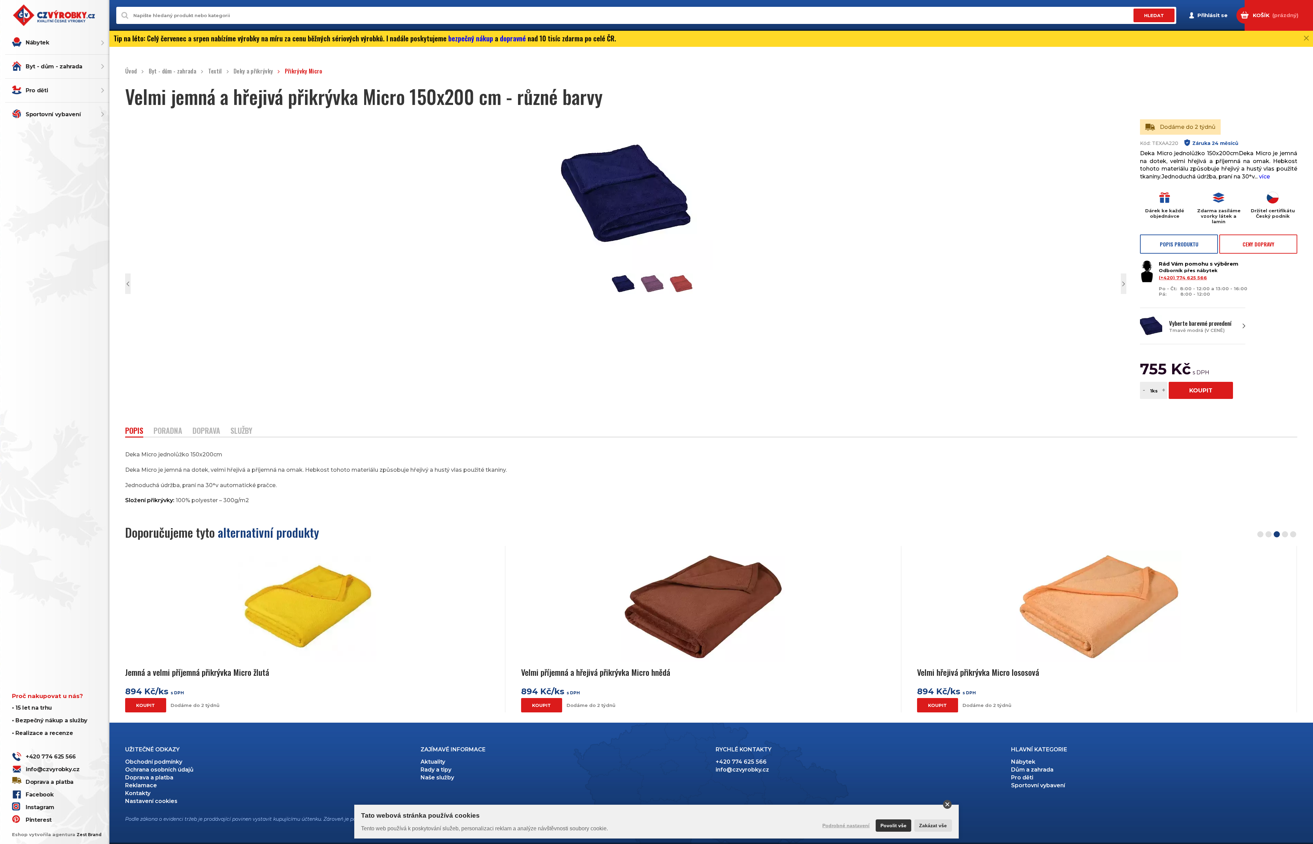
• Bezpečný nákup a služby (50, 720)
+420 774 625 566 (51, 756)
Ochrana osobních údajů (159, 769)
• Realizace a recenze (42, 733)
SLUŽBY (241, 431)
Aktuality (433, 762)
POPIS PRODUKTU (1179, 244)
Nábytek (37, 42)
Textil (215, 71)
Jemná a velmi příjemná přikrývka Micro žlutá (197, 672)
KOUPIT (1200, 390)
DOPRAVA (206, 431)
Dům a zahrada (1032, 769)
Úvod (131, 71)
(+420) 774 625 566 (1183, 277)
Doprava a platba (50, 782)
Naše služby (437, 777)
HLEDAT (1154, 15)
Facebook (39, 794)
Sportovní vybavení (53, 114)
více (1264, 176)
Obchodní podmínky (153, 762)
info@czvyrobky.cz (53, 769)
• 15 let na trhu (32, 708)
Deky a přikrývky (253, 71)
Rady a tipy (436, 769)
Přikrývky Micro (303, 71)
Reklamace (141, 785)
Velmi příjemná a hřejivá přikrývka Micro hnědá (595, 672)
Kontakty (137, 793)
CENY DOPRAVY (1258, 244)
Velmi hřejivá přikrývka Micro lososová (978, 672)
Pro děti (37, 90)
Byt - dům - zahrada (54, 66)
